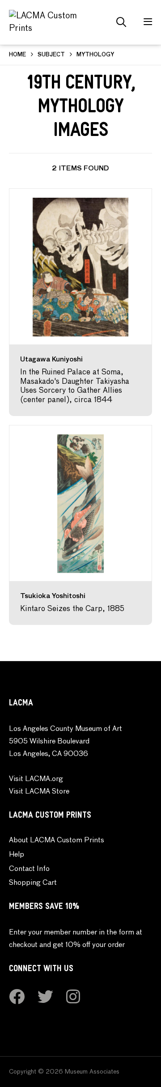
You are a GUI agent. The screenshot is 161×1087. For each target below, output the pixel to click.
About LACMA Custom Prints (56, 840)
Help (16, 854)
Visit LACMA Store (39, 791)
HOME (17, 55)
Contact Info (29, 869)
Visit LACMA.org (36, 779)
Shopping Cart (33, 883)
